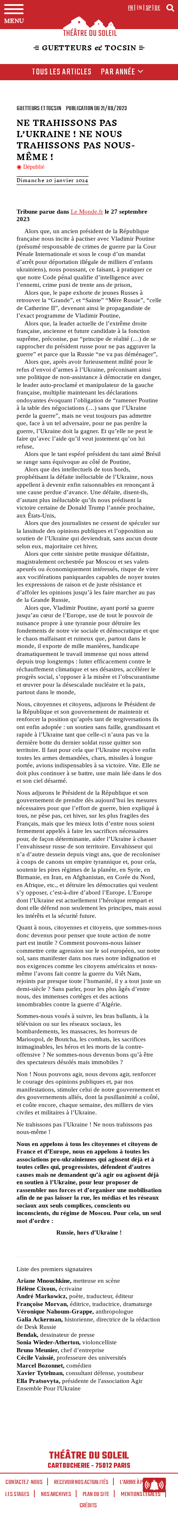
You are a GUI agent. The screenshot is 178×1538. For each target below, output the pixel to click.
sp (149, 8)
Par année (118, 72)
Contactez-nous (24, 1482)
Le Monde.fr (87, 211)
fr (130, 8)
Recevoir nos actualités (81, 1482)
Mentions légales (141, 1494)
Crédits (88, 1506)
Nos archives (56, 1494)
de (157, 8)
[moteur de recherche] (170, 7)
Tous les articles (61, 72)
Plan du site (96, 1494)
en (139, 8)
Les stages (17, 1494)
